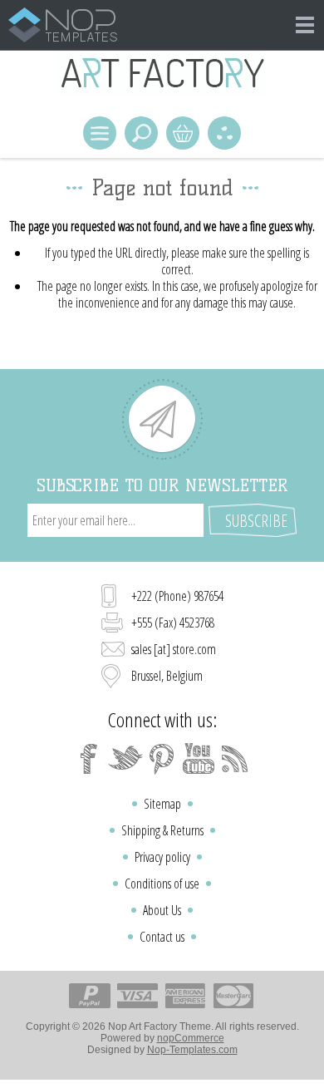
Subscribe (256, 521)
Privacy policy (162, 857)
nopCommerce (190, 1038)
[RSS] (235, 758)
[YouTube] (198, 758)
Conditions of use (162, 883)
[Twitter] (125, 758)
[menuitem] (162, 803)
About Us (162, 910)
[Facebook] (88, 758)
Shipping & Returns (162, 830)
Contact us (162, 937)
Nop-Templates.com (192, 1050)
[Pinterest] (162, 758)
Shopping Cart (182, 133)
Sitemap (162, 804)
